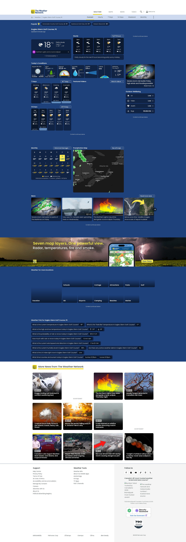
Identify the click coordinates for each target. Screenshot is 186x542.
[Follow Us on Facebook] (126, 472)
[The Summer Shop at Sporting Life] (147, 295)
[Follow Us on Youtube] (135, 472)
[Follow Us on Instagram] (131, 472)
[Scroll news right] (155, 209)
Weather (38, 17)
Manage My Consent (40, 484)
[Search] (141, 12)
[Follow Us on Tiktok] (140, 472)
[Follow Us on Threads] (145, 472)
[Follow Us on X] (150, 472)
